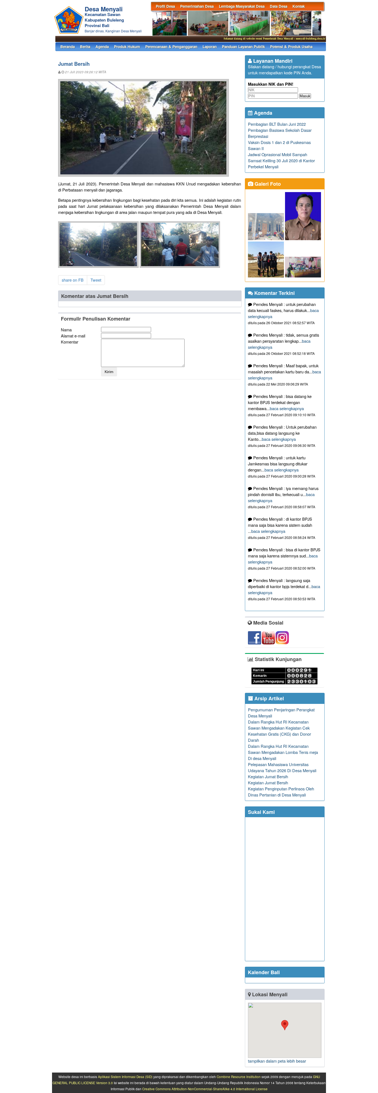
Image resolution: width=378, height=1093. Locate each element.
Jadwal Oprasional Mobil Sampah (277, 154)
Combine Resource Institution (239, 1076)
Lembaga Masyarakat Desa (242, 6)
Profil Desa (165, 6)
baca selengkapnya (287, 408)
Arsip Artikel (268, 698)
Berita (85, 46)
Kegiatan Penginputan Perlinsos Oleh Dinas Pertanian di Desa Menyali (281, 792)
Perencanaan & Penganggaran (171, 46)
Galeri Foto (267, 183)
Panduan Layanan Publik (243, 46)
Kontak (298, 6)
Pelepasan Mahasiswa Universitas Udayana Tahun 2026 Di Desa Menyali (282, 767)
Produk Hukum (127, 46)
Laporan (210, 46)
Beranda (67, 46)
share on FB (73, 280)
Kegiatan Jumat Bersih (268, 776)
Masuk (305, 96)
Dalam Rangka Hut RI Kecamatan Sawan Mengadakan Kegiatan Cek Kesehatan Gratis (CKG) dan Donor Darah (279, 731)
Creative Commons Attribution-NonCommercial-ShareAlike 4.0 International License (205, 1089)
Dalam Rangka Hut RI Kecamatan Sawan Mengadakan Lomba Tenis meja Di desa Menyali (283, 752)
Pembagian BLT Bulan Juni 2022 (277, 124)
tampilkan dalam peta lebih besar (277, 1061)
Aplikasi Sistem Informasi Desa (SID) (125, 1076)
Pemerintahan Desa (197, 6)
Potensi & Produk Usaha (291, 46)
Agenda (102, 46)
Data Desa (278, 6)
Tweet (95, 280)
